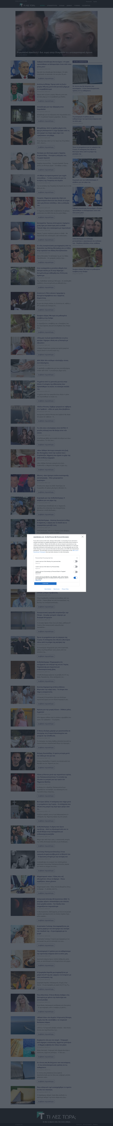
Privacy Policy (65, 589)
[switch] (76, 561)
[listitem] (56, 558)
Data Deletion (48, 589)
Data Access (56, 589)
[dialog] (56, 563)
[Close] (83, 537)
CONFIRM (45, 583)
